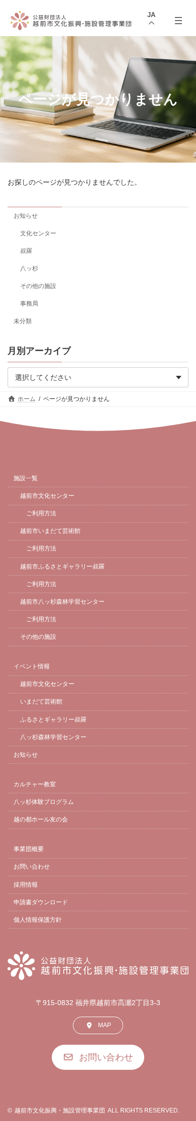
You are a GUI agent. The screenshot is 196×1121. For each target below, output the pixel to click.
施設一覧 (26, 478)
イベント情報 (32, 666)
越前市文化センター (47, 495)
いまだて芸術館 (41, 701)
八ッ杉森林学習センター (53, 737)
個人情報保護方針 (38, 919)
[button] (98, 1025)
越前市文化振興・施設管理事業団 (60, 1110)
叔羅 (26, 250)
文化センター (38, 233)
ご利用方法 (41, 513)
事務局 (29, 303)
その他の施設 (38, 286)
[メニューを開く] (178, 21)
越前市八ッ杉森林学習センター (62, 601)
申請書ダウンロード (41, 902)
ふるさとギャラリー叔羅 (53, 719)
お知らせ (26, 215)
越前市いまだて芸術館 (50, 530)
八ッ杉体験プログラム (44, 801)
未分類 (23, 321)
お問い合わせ (32, 866)
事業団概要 (29, 849)
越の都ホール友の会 (41, 819)
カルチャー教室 (35, 784)
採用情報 (26, 884)
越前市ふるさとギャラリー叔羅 (62, 566)
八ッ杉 (29, 268)
